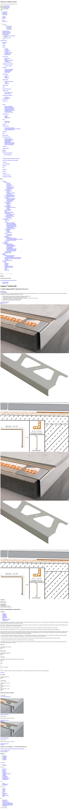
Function (4, 613)
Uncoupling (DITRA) (8, 70)
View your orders (8, 37)
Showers (4, 104)
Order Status (5, 765)
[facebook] (5, 755)
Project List (4, 146)
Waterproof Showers (8, 111)
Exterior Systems (5, 90)
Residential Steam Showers (9, 109)
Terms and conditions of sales (8, 802)
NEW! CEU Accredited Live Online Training (10, 160)
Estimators (4, 17)
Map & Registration (8, 154)
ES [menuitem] (3, 12)
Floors (4, 119)
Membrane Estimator (8, 138)
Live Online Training (6, 163)
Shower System (5, 56)
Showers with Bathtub (8, 106)
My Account (5, 768)
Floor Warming (5, 74)
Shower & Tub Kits (10, 194)
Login (4, 18)
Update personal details (7, 31)
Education (4, 254)
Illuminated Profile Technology (8, 63)
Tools (6, 211)
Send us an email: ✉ (3, 751)
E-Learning (4, 162)
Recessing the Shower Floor (9, 127)
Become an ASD (5, 784)
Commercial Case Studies (7, 176)
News (4, 792)
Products (4, 181)
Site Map (4, 774)
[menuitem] (4, 45)
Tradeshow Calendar (6, 778)
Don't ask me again (5, 8)
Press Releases (5, 793)
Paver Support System (8, 92)
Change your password (6, 32)
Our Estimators (5, 776)
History (4, 789)
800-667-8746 (6, 750)
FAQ (3, 167)
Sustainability (5, 617)
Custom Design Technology (7, 95)
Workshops (4, 775)
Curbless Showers (6, 125)
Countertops (5, 131)
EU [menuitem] (3, 14)
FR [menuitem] (3, 13)
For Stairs (6, 51)
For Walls (6, 48)
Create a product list (8, 251)
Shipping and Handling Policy (8, 804)
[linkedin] (4, 759)
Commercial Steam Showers (9, 110)
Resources (4, 261)
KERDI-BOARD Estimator (9, 142)
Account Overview (6, 30)
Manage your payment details (10, 35)
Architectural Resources (7, 174)
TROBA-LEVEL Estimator (9, 143)
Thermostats (7, 77)
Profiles (4, 46)
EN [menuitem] (3, 11)
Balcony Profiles (7, 93)
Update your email (6, 33)
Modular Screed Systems (7, 88)
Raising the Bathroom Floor (9, 129)
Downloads (5, 169)
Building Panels (5, 79)
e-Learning (6, 259)
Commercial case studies (9, 267)
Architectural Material (6, 619)
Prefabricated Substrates (9, 60)
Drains (6, 59)
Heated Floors (7, 121)
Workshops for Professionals (7, 152)
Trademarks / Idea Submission (8, 803)
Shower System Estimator (9, 144)
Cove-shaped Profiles (8, 52)
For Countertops (7, 50)
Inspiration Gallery (6, 148)
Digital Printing (7, 98)
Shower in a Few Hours (9, 112)
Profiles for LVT (7, 54)
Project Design (5, 100)
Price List (4, 171)
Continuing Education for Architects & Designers (11, 158)
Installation (4, 615)
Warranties (6, 265)
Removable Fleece (8, 71)
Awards (4, 791)
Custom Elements (6, 113)
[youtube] (4, 757)
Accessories (7, 61)
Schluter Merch (5, 779)
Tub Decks (4, 124)
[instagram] (5, 756)
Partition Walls (7, 117)
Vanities (6, 115)
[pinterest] (4, 758)
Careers (4, 790)
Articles (4, 794)
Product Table (5, 620)
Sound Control (7, 72)
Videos (4, 150)
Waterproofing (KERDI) (9, 69)
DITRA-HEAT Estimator (9, 139)
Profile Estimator (7, 141)
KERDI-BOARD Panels (9, 81)
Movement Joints (8, 53)
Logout (4, 38)
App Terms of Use (6, 801)
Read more (2, 672)
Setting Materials (5, 85)
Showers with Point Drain (9, 107)
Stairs (3, 133)
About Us (4, 788)
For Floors (6, 49)
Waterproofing (7, 58)
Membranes (5, 67)
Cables (6, 76)
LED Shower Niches (8, 65)
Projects (4, 16)
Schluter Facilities (6, 795)
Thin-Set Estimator (8, 140)
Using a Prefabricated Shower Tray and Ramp (12, 128)
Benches (6, 116)
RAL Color (7, 97)
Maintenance (5, 614)
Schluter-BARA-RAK (4, 714)
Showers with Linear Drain (9, 108)
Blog (3, 796)
